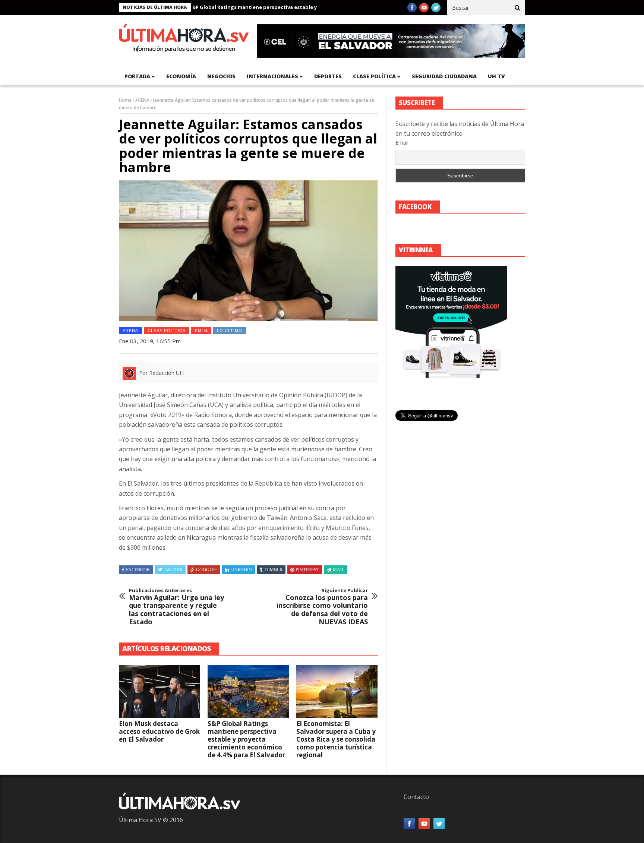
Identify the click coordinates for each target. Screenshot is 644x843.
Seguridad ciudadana (444, 76)
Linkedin (241, 569)
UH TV (496, 76)
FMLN (201, 330)
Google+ (206, 569)
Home (125, 100)
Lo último (229, 330)
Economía (181, 76)
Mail (338, 569)
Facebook (138, 569)
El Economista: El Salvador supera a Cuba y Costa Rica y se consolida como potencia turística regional (336, 739)
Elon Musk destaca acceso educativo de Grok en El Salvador (159, 731)
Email (401, 142)
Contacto (416, 797)
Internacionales (272, 76)
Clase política (374, 76)
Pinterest (307, 569)
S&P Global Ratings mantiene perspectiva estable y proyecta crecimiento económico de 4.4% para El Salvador (304, 7)
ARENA (142, 100)
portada (137, 76)
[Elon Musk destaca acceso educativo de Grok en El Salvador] (159, 691)
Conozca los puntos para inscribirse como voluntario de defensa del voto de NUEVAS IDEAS (322, 607)
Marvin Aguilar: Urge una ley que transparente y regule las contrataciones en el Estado (176, 607)
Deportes (328, 76)
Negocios (221, 76)
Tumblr (273, 569)
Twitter (173, 569)
